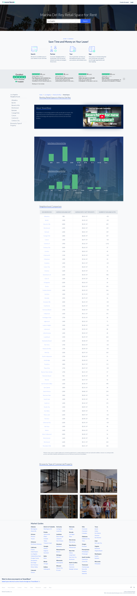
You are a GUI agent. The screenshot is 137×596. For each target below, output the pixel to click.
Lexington (59, 529)
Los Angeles (47, 94)
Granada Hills (46, 302)
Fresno (33, 549)
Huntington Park (46, 317)
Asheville (71, 564)
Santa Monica (47, 391)
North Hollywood (47, 356)
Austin (96, 529)
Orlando (46, 538)
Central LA (15, 118)
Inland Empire (34, 551)
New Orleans (59, 541)
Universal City (47, 422)
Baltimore (59, 546)
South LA (46, 403)
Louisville (58, 531)
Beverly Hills (16, 105)
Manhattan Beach (47, 341)
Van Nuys (46, 426)
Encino (47, 286)
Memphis (84, 571)
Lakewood (47, 329)
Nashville (84, 573)
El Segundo (47, 282)
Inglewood (47, 321)
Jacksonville (47, 534)
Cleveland (84, 531)
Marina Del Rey (57, 94)
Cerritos (47, 251)
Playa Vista (47, 368)
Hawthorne (47, 306)
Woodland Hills (47, 446)
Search (85, 21)
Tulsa (83, 541)
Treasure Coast (48, 543)
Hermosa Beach (46, 309)
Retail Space (98, 481)
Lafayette (59, 538)
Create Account (124, 2)
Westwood (47, 442)
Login (131, 2)
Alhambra (14, 100)
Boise (45, 558)
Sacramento (34, 560)
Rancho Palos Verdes (46, 372)
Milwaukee (97, 563)
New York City (73, 557)
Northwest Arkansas (36, 544)
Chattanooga (85, 567)
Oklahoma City (86, 538)
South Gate (47, 399)
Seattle (96, 556)
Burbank (14, 110)
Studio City (47, 407)
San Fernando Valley (46, 383)
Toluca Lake (47, 414)
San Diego (33, 562)
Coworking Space (98, 506)
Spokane (97, 558)
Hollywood (47, 313)
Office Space (59, 481)
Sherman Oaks (47, 395)
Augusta (46, 550)
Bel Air (14, 103)
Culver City (47, 267)
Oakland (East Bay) (36, 556)
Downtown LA (47, 274)
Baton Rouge (59, 536)
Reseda (47, 379)
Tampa (45, 541)
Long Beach (47, 337)
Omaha (71, 529)
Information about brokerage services (115, 593)
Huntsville (33, 531)
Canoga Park (15, 113)
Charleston (85, 559)
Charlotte (71, 567)
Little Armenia (47, 333)
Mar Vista (46, 344)
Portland (84, 546)
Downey (46, 271)
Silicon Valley (34, 567)
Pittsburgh (85, 554)
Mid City (47, 352)
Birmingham (34, 529)
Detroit (58, 557)
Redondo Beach (46, 376)
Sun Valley (47, 411)
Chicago (46, 563)
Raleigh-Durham (73, 569)
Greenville (84, 561)
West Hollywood (46, 434)
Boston (58, 551)
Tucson (33, 538)
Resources (38, 587)
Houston (97, 535)
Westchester (46, 438)
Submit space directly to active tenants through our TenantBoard (20, 581)
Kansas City (59, 568)
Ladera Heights (47, 325)
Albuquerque (72, 547)
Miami (45, 536)
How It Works (11, 587)
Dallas (96, 531)
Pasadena (46, 364)
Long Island (72, 555)
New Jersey (72, 542)
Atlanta (46, 548)
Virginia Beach (98, 550)
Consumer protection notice (129, 593)
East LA (47, 278)
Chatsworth (47, 255)
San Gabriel (47, 387)
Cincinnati (84, 529)
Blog (50, 587)
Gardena (46, 294)
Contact (20, 587)
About (3, 587)
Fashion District (47, 290)
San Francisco (34, 565)
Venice (47, 430)
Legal (45, 587)
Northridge (47, 360)
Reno (70, 536)
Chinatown (47, 259)
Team (31, 587)
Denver (33, 572)
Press (25, 587)
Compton (46, 263)
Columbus (84, 533)
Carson (14, 115)
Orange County (35, 558)
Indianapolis (47, 569)
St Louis (58, 570)
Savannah (46, 553)
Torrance (46, 418)
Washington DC (48, 529)
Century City (16, 120)
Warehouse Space (59, 506)
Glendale (46, 298)
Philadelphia (85, 551)
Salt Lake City (98, 543)
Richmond (97, 548)
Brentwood (15, 108)
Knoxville (84, 569)
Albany (71, 553)
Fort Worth (98, 533)
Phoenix (33, 536)
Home (40, 94)
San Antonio (98, 537)
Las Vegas (71, 534)
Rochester (72, 559)
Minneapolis (59, 562)
